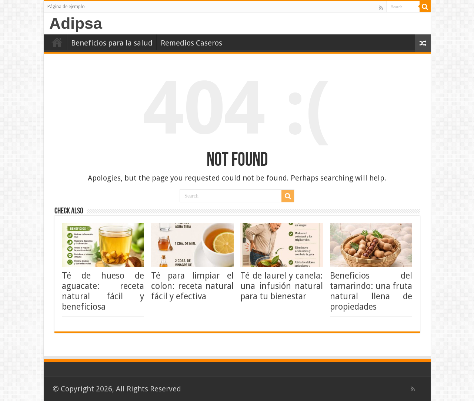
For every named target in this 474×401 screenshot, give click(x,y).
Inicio (57, 42)
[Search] (425, 6)
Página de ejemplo (66, 6)
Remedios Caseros (191, 42)
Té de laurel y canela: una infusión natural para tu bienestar (281, 285)
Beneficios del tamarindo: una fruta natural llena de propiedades (371, 291)
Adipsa (75, 23)
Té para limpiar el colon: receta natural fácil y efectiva (192, 285)
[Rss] (381, 7)
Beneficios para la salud (112, 42)
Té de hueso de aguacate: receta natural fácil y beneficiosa (103, 291)
